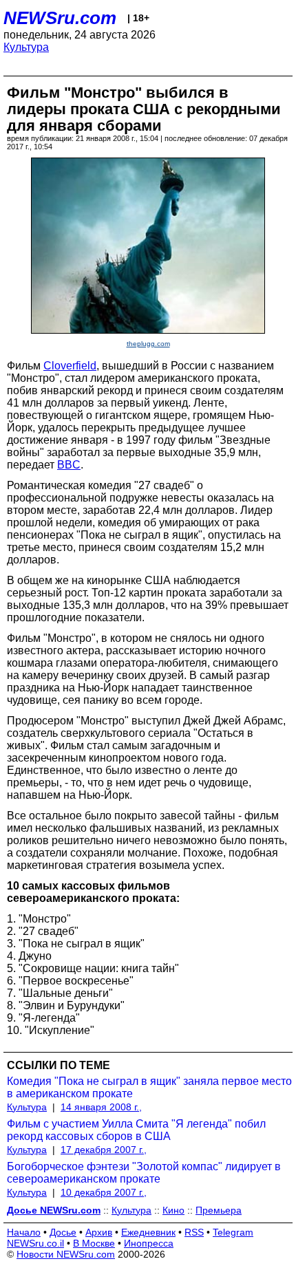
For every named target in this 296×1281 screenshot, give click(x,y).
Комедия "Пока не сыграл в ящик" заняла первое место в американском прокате (149, 1087)
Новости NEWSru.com (66, 1254)
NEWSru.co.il (35, 1243)
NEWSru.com (59, 18)
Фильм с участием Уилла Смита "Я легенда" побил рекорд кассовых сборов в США (136, 1130)
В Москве (94, 1243)
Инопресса (148, 1243)
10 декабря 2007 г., (104, 1192)
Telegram (233, 1232)
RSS (194, 1232)
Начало (24, 1232)
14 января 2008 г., (101, 1106)
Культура (26, 47)
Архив (98, 1232)
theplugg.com (148, 343)
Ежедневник (148, 1232)
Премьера (218, 1210)
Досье (63, 1232)
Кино (173, 1210)
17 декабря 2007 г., (104, 1149)
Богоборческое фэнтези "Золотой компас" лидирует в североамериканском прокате (144, 1173)
